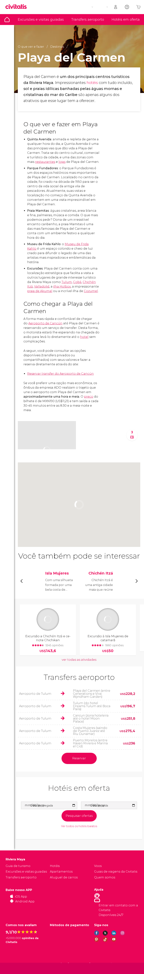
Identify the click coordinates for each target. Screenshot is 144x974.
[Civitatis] (13, 968)
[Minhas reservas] (116, 7)
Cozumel (91, 291)
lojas (61, 162)
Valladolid (41, 286)
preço (88, 396)
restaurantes (45, 162)
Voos (98, 866)
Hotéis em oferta (126, 19)
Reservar (79, 758)
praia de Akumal (39, 291)
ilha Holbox (62, 286)
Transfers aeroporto (87, 19)
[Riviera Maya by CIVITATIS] (17, 7)
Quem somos (104, 877)
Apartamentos (61, 871)
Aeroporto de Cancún (45, 323)
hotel (84, 337)
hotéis (92, 82)
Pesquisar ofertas (79, 816)
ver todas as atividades (79, 659)
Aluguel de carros (64, 877)
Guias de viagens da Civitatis (115, 871)
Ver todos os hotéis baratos (79, 826)
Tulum (67, 282)
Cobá (77, 282)
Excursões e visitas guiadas (41, 19)
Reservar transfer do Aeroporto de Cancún (60, 373)
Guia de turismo (7, 19)
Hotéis (55, 866)
